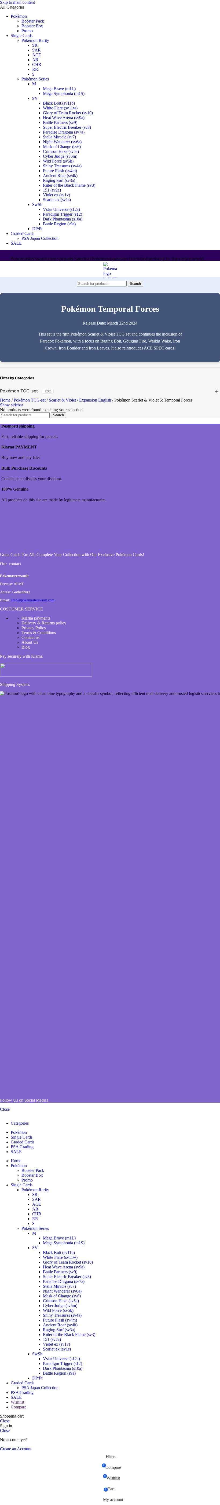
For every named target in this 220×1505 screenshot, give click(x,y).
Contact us (30, 637)
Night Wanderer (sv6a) (62, 141)
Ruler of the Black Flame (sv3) (69, 185)
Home (6, 400)
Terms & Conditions (38, 632)
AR (35, 59)
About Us (29, 642)
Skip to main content (17, 2)
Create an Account (15, 1449)
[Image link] (20, 545)
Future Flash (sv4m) (60, 170)
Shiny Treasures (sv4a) (62, 166)
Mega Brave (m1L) (59, 88)
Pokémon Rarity (35, 40)
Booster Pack (32, 21)
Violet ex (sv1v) (56, 195)
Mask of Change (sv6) (62, 146)
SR (35, 45)
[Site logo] (110, 365)
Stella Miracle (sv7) (59, 137)
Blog (25, 647)
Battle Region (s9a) (59, 224)
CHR (36, 64)
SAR (36, 50)
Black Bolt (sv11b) (59, 103)
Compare (18, 1407)
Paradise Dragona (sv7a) (64, 132)
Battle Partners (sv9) (60, 122)
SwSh (37, 204)
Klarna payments (35, 618)
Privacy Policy (33, 627)
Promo (27, 30)
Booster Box (32, 26)
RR (35, 69)
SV (35, 98)
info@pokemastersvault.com (32, 600)
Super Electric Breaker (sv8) (67, 127)
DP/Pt (37, 228)
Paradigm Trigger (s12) (62, 214)
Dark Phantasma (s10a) (62, 219)
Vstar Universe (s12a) (61, 209)
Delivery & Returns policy (43, 623)
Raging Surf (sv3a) (59, 180)
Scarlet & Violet (63, 400)
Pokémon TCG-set (19, 390)
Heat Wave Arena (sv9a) (64, 117)
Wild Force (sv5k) (58, 161)
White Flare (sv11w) (60, 108)
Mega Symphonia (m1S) (64, 93)
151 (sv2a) (52, 190)
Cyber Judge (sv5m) (60, 156)
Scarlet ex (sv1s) (57, 199)
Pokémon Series (35, 79)
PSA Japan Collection (39, 238)
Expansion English (95, 400)
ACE (36, 55)
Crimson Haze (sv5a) (61, 151)
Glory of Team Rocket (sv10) (68, 113)
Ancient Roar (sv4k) (60, 175)
